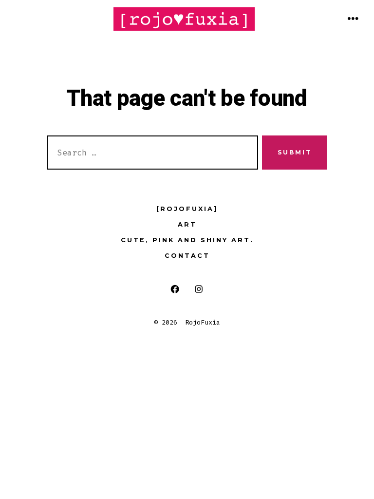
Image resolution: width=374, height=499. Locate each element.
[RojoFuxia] (187, 208)
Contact (187, 255)
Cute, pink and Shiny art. (187, 240)
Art (187, 224)
